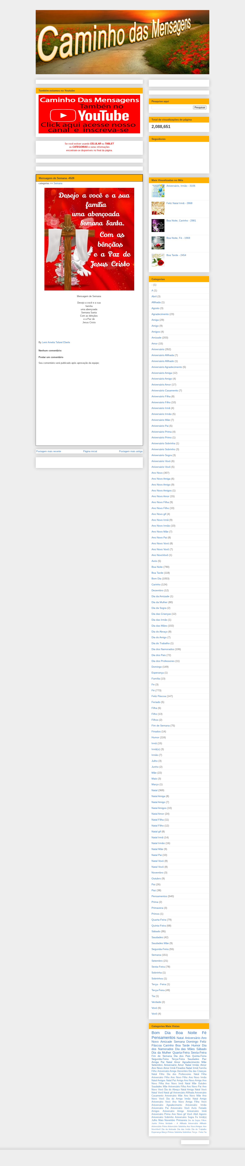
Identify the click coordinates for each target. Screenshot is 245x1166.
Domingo (157, 666)
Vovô (154, 1013)
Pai (153, 884)
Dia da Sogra (159, 607)
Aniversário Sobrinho (163, 449)
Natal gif (156, 831)
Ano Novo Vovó (160, 543)
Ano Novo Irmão (161, 525)
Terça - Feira (159, 984)
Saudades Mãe (160, 943)
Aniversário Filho (161, 402)
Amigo (155, 325)
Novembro (157, 872)
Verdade (156, 1002)
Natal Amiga (158, 796)
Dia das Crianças (161, 613)
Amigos (156, 331)
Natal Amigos (159, 808)
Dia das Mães (159, 625)
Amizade (156, 337)
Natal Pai (157, 855)
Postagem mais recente (48, 451)
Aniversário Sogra (162, 455)
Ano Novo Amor (160, 496)
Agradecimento (160, 314)
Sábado (156, 931)
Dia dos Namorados (163, 649)
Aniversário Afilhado (163, 361)
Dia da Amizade (160, 596)
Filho (154, 713)
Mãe (154, 772)
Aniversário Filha (161, 396)
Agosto (155, 308)
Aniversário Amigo (162, 378)
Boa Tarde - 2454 (176, 255)
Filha (154, 708)
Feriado (156, 702)
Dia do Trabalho (161, 643)
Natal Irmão (158, 843)
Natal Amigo (158, 802)
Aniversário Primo (162, 437)
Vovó (154, 1007)
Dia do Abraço (160, 631)
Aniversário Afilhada (163, 355)
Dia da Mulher (160, 602)
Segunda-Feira (160, 949)
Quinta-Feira (159, 925)
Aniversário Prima (162, 431)
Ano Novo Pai (159, 537)
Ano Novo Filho (160, 508)
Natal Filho (158, 825)
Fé (153, 690)
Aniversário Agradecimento (167, 367)
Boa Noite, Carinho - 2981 (181, 220)
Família (156, 678)
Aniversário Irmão (162, 414)
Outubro (156, 878)
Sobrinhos (157, 978)
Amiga (155, 319)
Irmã (154, 743)
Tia (153, 996)
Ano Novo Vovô (160, 549)
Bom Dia (156, 578)
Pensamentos (159, 896)
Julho (155, 760)
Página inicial (90, 451)
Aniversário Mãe (161, 419)
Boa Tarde (157, 572)
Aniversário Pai (160, 425)
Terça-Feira (158, 990)
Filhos (155, 719)
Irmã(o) (156, 749)
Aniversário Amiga (162, 372)
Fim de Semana (161, 725)
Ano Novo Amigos (162, 490)
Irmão (155, 754)
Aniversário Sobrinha (163, 443)
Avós (154, 561)
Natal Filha (158, 819)
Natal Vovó (158, 860)
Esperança (158, 672)
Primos (155, 913)
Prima (155, 901)
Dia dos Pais (159, 655)
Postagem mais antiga (130, 451)
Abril (154, 296)
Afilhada (156, 302)
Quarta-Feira (159, 919)
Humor (155, 737)
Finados (156, 731)
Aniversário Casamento (165, 390)
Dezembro (157, 590)
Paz (154, 890)
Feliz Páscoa (159, 696)
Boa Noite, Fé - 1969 (178, 237)
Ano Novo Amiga (161, 478)
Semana (58, 183)
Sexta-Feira (158, 966)
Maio (154, 778)
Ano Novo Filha (160, 502)
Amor (155, 343)
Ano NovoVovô (160, 555)
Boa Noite (157, 566)
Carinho (156, 584)
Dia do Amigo (159, 637)
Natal (154, 790)
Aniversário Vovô (161, 466)
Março (155, 784)
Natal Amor (158, 813)
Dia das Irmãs (159, 619)
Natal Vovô (158, 866)
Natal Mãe (157, 849)
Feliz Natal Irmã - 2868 (179, 203)
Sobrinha (157, 972)
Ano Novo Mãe (160, 531)
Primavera (157, 907)
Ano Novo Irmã (160, 519)
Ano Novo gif (159, 514)
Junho (155, 766)
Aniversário (158, 349)
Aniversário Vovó (161, 461)
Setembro (157, 960)
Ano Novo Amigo (161, 484)
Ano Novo (157, 472)
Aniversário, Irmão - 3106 (180, 185)
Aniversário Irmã (161, 408)
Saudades (157, 937)
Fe (153, 684)
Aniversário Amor (161, 384)
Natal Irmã (157, 837)
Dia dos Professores (163, 661)
